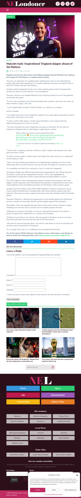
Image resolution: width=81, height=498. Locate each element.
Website (9, 290)
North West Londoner (63, 455)
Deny (54, 490)
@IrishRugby (59, 135)
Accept (37, 490)
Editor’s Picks (57, 401)
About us (17, 416)
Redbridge (40, 438)
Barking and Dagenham (17, 433)
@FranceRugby (39, 137)
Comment (10, 275)
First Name (10, 470)
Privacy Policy (57, 494)
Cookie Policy (49, 494)
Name (9, 280)
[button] (77, 475)
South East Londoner (17, 455)
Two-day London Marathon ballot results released (21, 331)
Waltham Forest (17, 443)
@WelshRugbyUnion (24, 137)
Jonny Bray (26, 71)
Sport (10, 17)
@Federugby (50, 137)
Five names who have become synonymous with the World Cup (57, 360)
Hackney (40, 433)
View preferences (70, 490)
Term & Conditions (17, 421)
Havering (64, 433)
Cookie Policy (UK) (63, 421)
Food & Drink (23, 401)
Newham (17, 438)
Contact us (40, 421)
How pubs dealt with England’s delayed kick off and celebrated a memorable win (22, 360)
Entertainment (58, 395)
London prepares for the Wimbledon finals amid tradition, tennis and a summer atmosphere (57, 332)
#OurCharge (34, 135)
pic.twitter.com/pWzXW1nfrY (40, 140)
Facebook (58, 4)
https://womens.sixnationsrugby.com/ (54, 235)
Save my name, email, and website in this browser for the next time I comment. (39, 294)
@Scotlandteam (22, 140)
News (23, 388)
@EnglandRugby (46, 135)
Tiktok (72, 4)
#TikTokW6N (21, 135)
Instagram (63, 4)
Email (9, 285)
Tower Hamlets (63, 438)
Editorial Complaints (40, 416)
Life (23, 395)
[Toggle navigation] (7, 10)
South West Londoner (40, 455)
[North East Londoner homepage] (25, 3)
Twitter (67, 4)
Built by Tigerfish (11, 495)
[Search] (52, 367)
